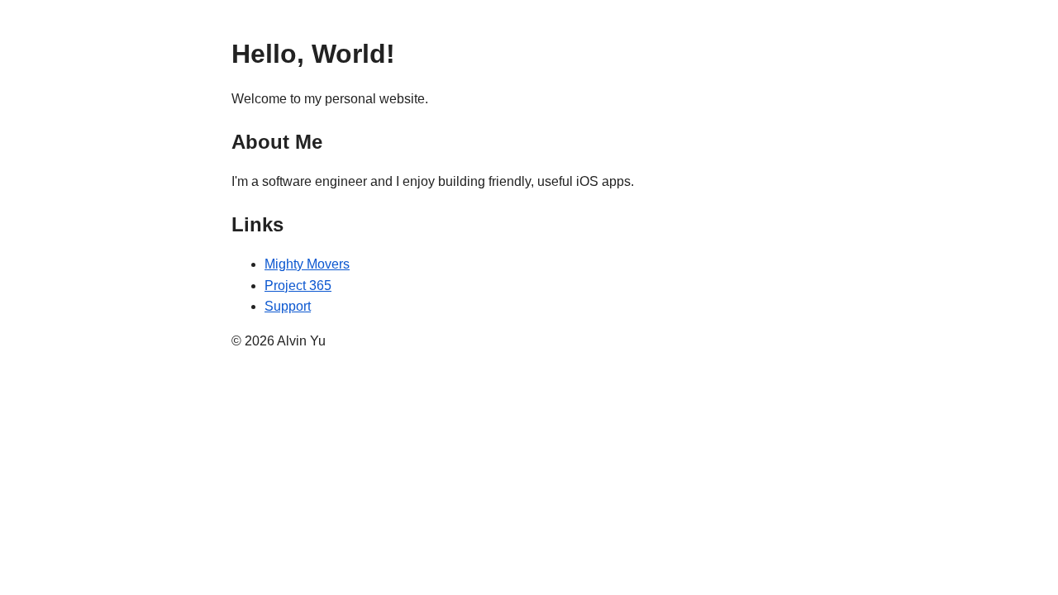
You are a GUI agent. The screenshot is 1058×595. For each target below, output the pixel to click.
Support (287, 306)
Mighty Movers (307, 264)
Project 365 (297, 285)
